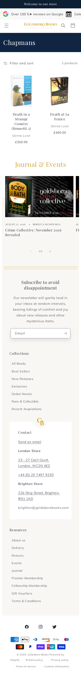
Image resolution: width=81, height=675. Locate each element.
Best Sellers (21, 371)
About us (18, 540)
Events (17, 563)
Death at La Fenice (59, 120)
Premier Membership (27, 578)
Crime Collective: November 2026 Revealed (33, 232)
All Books (19, 363)
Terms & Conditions (26, 601)
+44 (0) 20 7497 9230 (36, 475)
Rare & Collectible (25, 401)
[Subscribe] (65, 333)
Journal (17, 571)
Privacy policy (60, 659)
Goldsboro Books (38, 654)
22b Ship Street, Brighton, (39, 493)
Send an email (29, 442)
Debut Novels (22, 394)
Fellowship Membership (29, 586)
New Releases (22, 379)
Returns (18, 555)
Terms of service (26, 666)
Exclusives (19, 386)
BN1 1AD (25, 499)
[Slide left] (31, 251)
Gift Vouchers (22, 593)
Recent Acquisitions (26, 409)
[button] (6, 25)
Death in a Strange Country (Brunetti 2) (21, 124)
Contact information (56, 666)
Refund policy (34, 659)
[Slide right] (50, 251)
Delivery (18, 548)
